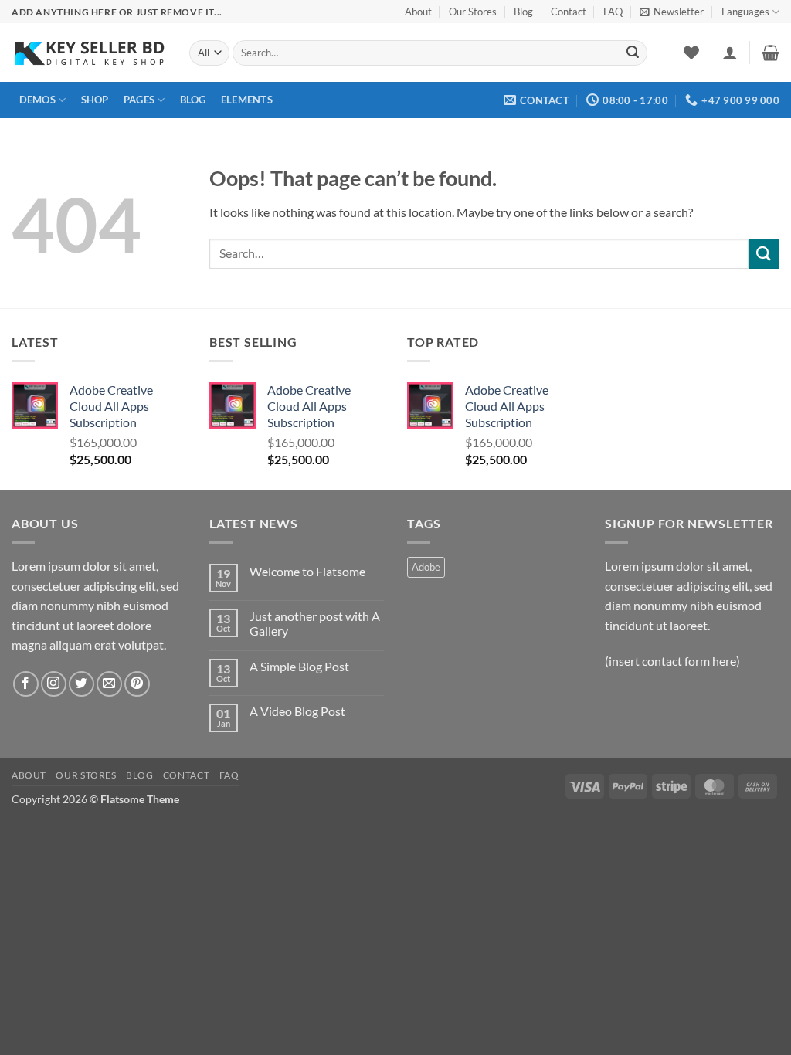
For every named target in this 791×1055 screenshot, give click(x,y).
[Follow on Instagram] (53, 684)
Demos (37, 99)
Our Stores (473, 11)
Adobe (426, 567)
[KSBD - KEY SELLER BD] (89, 53)
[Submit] (633, 53)
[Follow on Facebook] (26, 684)
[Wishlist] (691, 53)
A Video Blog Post (297, 711)
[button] (672, 11)
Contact (568, 11)
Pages (139, 99)
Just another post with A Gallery (315, 623)
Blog (523, 11)
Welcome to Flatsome (307, 571)
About (418, 11)
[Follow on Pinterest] (137, 684)
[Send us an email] (109, 684)
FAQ (613, 11)
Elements (247, 99)
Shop (95, 99)
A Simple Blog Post (299, 666)
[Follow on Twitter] (81, 684)
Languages (745, 11)
